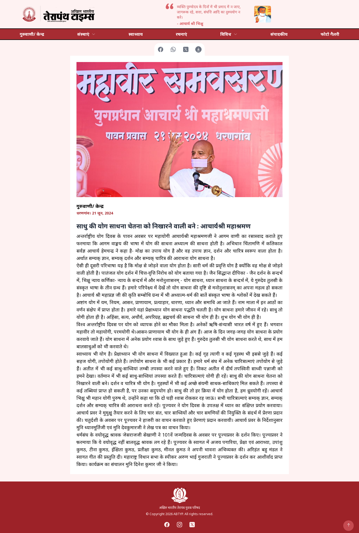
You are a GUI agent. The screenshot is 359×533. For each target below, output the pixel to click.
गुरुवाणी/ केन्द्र (32, 34)
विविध (225, 34)
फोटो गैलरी (330, 34)
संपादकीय (279, 34)
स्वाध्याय (136, 34)
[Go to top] (348, 525)
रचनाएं (181, 34)
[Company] (58, 14)
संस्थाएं (83, 34)
